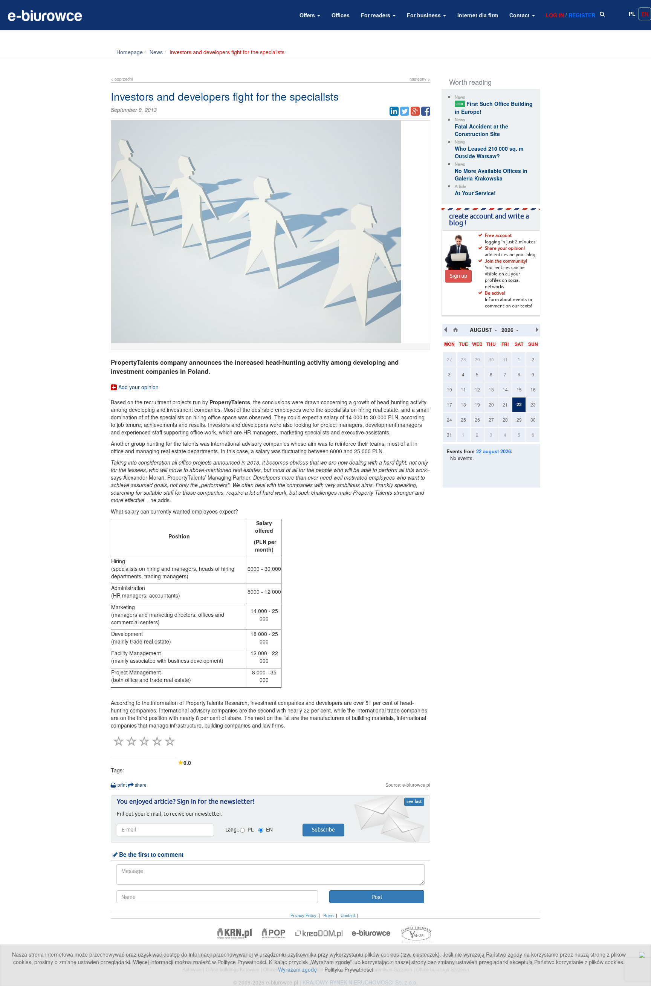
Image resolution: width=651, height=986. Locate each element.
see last (414, 802)
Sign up (458, 276)
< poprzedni (122, 79)
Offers (308, 15)
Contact (520, 15)
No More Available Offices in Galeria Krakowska (491, 174)
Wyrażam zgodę (297, 969)
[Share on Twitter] (404, 111)
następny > (420, 79)
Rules (328, 915)
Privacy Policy (303, 915)
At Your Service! (475, 193)
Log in (555, 15)
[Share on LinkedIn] (394, 111)
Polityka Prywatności (348, 969)
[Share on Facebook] (425, 111)
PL (632, 13)
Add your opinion (138, 387)
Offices (341, 15)
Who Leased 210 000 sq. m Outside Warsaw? (489, 152)
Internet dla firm (477, 15)
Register (581, 15)
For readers (376, 15)
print (121, 784)
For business (424, 15)
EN (644, 14)
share (140, 784)
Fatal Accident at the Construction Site (481, 130)
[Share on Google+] (415, 111)
